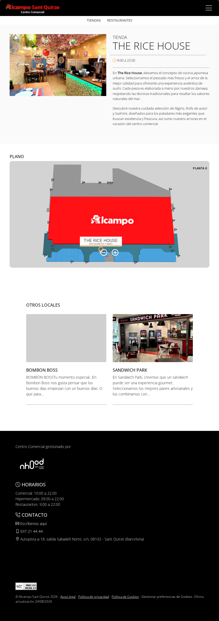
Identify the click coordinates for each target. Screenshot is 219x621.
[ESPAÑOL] (32, 7)
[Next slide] (97, 65)
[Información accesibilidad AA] (26, 586)
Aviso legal (68, 596)
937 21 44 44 (31, 531)
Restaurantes (119, 20)
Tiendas (94, 20)
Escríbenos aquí (33, 523)
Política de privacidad (93, 596)
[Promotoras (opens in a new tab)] (32, 463)
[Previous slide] (18, 65)
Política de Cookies (125, 596)
